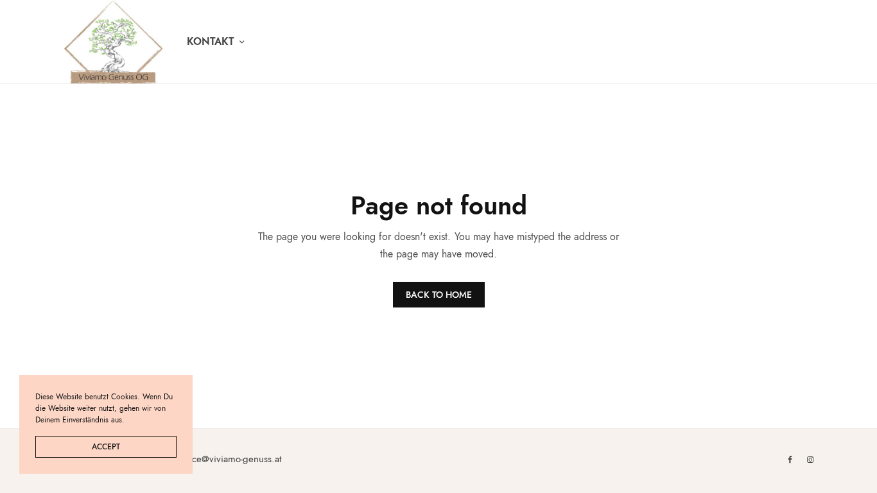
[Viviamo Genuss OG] (113, 41)
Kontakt (210, 41)
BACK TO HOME (439, 294)
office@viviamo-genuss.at (230, 459)
